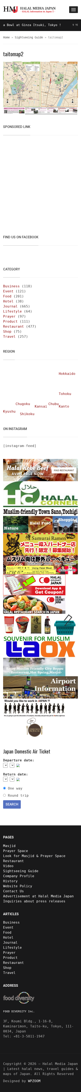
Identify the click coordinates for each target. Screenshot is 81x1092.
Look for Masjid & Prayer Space (34, 856)
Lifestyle (12, 311)
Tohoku (65, 394)
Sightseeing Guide (29, 37)
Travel (9, 337)
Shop (7, 332)
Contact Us (13, 891)
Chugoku (23, 404)
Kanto (64, 406)
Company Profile (18, 876)
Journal (10, 306)
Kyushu (9, 411)
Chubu (53, 404)
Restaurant (13, 326)
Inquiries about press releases (34, 901)
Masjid (9, 846)
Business (11, 286)
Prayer (9, 316)
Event (8, 291)
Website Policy (17, 886)
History (10, 881)
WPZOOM (34, 1081)
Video (8, 866)
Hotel (8, 301)
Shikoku (27, 414)
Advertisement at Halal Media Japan (38, 896)
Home (6, 37)
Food (7, 296)
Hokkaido (67, 374)
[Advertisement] (40, 182)
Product (10, 321)
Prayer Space (15, 851)
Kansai (41, 406)
